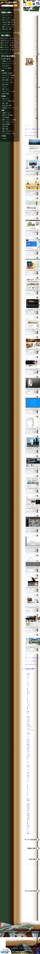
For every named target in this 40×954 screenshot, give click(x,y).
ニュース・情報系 (6, 68)
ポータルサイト (6, 65)
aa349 (27, 555)
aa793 (27, 416)
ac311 (27, 178)
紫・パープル (15, 43)
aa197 (27, 594)
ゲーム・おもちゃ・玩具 (8, 133)
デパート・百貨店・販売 (8, 101)
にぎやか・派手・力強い (8, 24)
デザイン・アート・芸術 (8, 91)
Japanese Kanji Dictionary (30, 728)
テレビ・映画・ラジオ (7, 122)
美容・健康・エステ (7, 80)
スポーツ (4, 86)
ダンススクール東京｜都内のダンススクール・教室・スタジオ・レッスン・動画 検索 (28, 784)
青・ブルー (5, 38)
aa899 (27, 376)
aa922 (27, 356)
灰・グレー (5, 45)
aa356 (27, 535)
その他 (4, 138)
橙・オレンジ (5, 40)
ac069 (27, 237)
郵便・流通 (5, 129)
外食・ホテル (5, 98)
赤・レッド (14, 40)
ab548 (27, 277)
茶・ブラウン (5, 49)
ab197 (27, 317)
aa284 (27, 575)
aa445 (27, 515)
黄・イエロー (5, 43)
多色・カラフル (15, 50)
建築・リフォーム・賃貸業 (9, 119)
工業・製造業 (5, 117)
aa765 (27, 456)
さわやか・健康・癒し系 (8, 22)
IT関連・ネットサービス (8, 61)
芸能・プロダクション (7, 131)
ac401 (27, 158)
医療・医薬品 (5, 93)
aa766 (27, 436)
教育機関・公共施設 (7, 73)
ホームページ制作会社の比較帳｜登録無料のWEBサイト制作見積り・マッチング (28, 749)
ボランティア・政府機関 (8, 75)
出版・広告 (5, 126)
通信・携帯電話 (6, 124)
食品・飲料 (5, 84)
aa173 (27, 634)
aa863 (27, 396)
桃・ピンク (14, 45)
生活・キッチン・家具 (7, 77)
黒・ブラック (15, 47)
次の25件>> (31, 669)
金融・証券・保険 (6, 105)
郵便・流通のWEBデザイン (32, 135)
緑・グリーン (15, 38)
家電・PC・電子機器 (7, 115)
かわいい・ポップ (6, 17)
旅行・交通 (5, 103)
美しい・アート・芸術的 (8, 20)
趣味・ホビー (5, 89)
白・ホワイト (5, 47)
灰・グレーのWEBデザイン (32, 132)
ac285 (27, 198)
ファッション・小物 (7, 82)
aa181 (27, 614)
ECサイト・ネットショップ (9, 63)
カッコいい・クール (7, 15)
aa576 (27, 475)
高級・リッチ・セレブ (7, 26)
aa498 (27, 495)
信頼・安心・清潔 (6, 29)
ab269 (27, 297)
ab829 (27, 257)
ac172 (27, 218)
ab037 (27, 337)
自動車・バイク (6, 113)
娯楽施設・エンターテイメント (10, 107)
